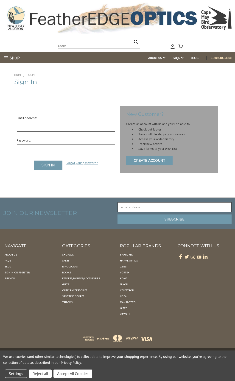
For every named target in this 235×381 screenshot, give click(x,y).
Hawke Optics (129, 260)
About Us (155, 58)
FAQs (177, 58)
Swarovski (127, 254)
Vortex (124, 272)
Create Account (149, 161)
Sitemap (10, 278)
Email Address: (27, 118)
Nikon (124, 284)
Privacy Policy (71, 362)
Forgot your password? (82, 163)
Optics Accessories (74, 290)
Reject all (40, 373)
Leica (123, 296)
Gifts (65, 284)
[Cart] (180, 46)
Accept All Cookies (73, 373)
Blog (195, 58)
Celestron (127, 290)
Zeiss (123, 266)
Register (24, 272)
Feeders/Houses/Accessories (81, 278)
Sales (65, 260)
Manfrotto (128, 302)
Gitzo (124, 308)
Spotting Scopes (73, 296)
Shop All (68, 254)
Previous (228, 366)
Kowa (123, 278)
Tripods (67, 302)
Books (66, 272)
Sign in (9, 272)
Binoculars (70, 266)
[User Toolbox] (172, 46)
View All (125, 314)
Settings (16, 373)
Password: (24, 140)
